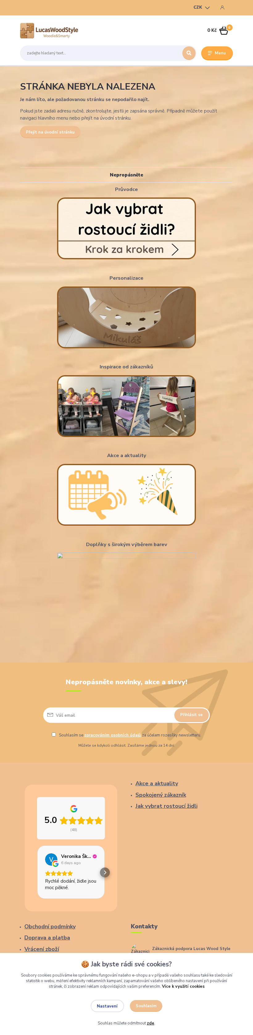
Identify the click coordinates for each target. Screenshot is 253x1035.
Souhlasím (146, 1006)
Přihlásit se (191, 715)
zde (150, 1023)
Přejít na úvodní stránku (50, 132)
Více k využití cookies (183, 986)
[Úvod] (49, 30)
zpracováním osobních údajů (112, 735)
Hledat (189, 53)
